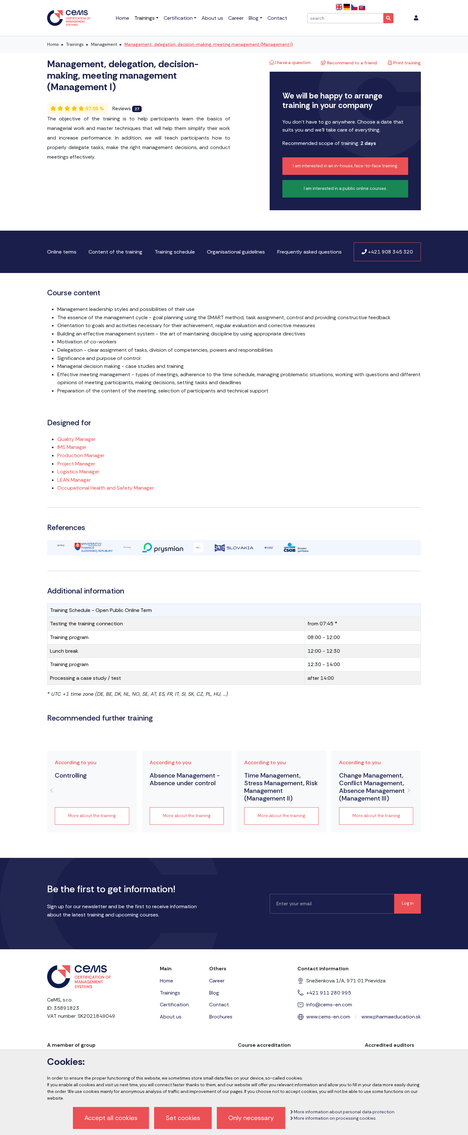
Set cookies (183, 1118)
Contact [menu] (277, 18)
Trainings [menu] (144, 18)
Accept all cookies (111, 1118)
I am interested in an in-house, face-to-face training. (345, 166)
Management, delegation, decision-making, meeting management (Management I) (208, 44)
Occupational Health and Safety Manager (105, 488)
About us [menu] (212, 18)
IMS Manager (72, 447)
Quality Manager (76, 439)
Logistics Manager (78, 471)
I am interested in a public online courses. (345, 188)
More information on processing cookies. (334, 1118)
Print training (406, 63)
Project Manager (76, 463)
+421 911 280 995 (328, 992)
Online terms (61, 251)
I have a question (292, 62)
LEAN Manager (74, 480)
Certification (174, 1004)
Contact (219, 1004)
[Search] (388, 18)
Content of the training (115, 251)
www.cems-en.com (328, 1016)
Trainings (75, 44)
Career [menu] (236, 18)
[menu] (416, 18)
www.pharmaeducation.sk (391, 1016)
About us (170, 1016)
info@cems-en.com (329, 1004)
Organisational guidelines (236, 251)
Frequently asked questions (309, 251)
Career (216, 980)
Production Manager (80, 455)
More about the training (92, 815)
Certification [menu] (178, 18)
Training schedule (175, 251)
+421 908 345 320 (390, 251)
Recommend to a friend (351, 63)
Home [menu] (122, 18)
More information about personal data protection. (344, 1112)
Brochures (220, 1016)
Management (104, 44)
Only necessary (251, 1118)
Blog (214, 992)
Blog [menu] (254, 18)
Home (53, 44)
